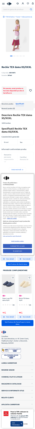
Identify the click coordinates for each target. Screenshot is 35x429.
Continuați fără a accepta (17, 246)
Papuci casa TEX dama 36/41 (7, 299)
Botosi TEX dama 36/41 (24, 299)
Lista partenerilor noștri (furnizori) (12, 236)
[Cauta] (31, 9)
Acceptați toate (17, 251)
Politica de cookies (12, 218)
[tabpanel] (17, 35)
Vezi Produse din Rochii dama (17, 264)
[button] (33, 4)
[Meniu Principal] (3, 4)
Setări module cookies (17, 241)
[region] (17, 215)
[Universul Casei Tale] (9, 4)
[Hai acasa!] (4, 16)
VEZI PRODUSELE (16, 424)
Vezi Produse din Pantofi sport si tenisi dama (17, 323)
